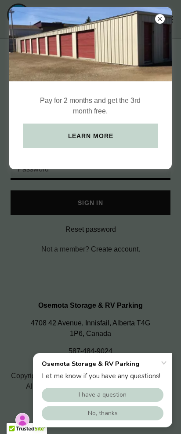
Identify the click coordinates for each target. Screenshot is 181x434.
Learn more (90, 135)
